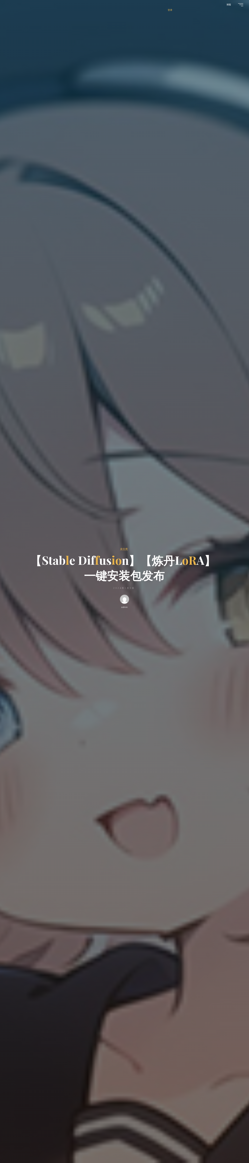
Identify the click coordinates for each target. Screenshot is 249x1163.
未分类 (124, 548)
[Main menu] (240, 4)
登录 (170, 9)
